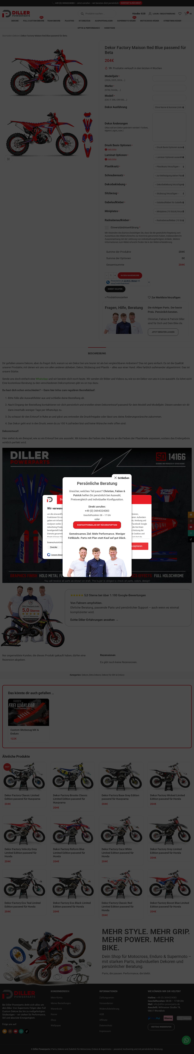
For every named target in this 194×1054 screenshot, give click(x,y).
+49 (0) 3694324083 (97, 510)
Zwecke (53, 547)
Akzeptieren (136, 546)
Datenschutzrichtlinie (56, 542)
